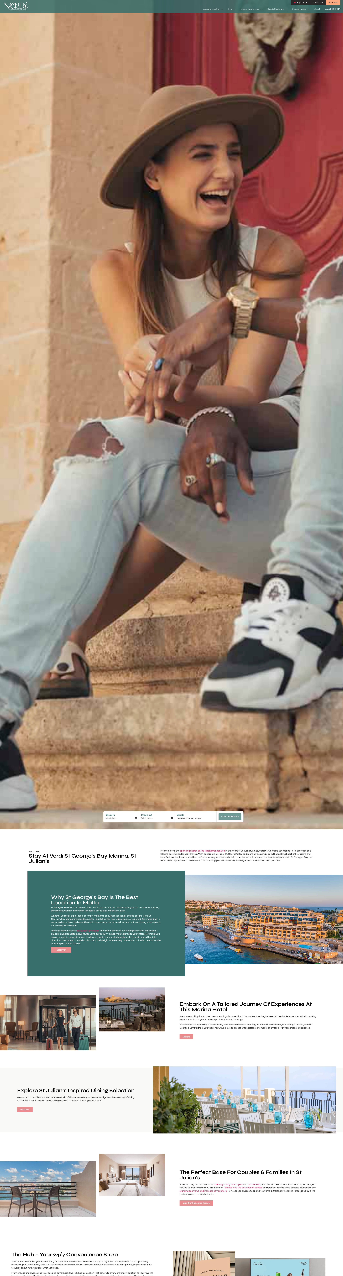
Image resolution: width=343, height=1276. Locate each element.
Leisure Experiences (250, 9)
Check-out (146, 815)
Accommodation (211, 9)
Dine (230, 9)
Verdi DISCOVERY (332, 9)
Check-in (110, 815)
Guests (180, 815)
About (317, 9)
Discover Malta (299, 9)
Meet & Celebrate (275, 9)
